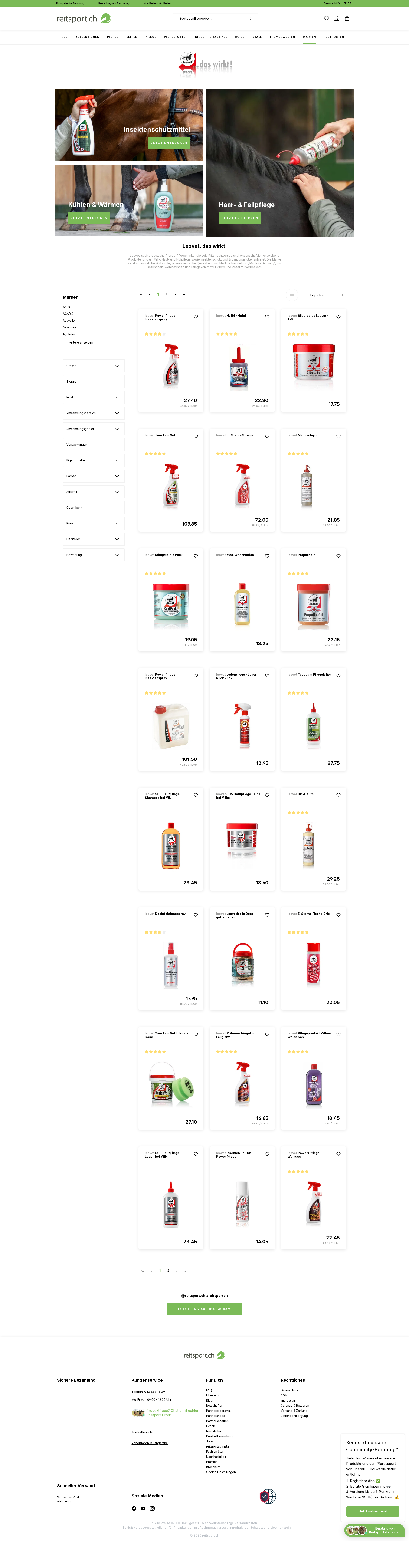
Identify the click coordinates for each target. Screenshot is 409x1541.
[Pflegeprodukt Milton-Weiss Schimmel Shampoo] (314, 1085)
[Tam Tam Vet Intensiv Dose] (171, 1085)
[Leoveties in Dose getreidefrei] (242, 965)
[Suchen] (251, 18)
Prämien (211, 1462)
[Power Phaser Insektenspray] (171, 367)
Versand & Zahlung (294, 1410)
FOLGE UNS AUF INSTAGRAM (204, 1309)
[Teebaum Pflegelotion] (310, 680)
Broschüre (213, 1467)
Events (211, 1426)
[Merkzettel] (326, 18)
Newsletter (213, 1431)
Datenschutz (289, 1390)
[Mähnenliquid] (310, 441)
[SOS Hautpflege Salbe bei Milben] (242, 846)
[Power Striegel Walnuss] (314, 1204)
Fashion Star (214, 1451)
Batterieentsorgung (294, 1416)
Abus (66, 307)
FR (345, 3)
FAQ (209, 1390)
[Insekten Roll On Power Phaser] (242, 1204)
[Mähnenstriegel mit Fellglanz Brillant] (242, 1085)
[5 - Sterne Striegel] (238, 441)
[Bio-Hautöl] (310, 799)
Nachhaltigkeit (216, 1456)
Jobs (209, 1441)
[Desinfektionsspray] (167, 919)
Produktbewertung (219, 1436)
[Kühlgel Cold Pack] (167, 560)
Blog (209, 1400)
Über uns (212, 1395)
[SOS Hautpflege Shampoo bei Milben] (171, 846)
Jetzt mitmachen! (373, 1511)
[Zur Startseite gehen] (84, 18)
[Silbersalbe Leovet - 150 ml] (314, 367)
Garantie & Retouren (295, 1405)
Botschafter (214, 1405)
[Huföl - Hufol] (238, 321)
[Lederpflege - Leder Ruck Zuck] (242, 726)
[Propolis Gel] (310, 560)
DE (349, 3)
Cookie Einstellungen (221, 1472)
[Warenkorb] (347, 18)
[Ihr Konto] (337, 18)
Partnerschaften (217, 1421)
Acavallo (69, 320)
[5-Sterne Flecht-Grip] (310, 919)
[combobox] (209, 18)
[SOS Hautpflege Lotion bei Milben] (171, 1204)
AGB (284, 1395)
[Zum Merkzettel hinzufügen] (196, 316)
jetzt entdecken (169, 143)
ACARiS (68, 313)
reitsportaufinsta (217, 1446)
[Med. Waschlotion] (238, 560)
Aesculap (69, 327)
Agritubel (69, 334)
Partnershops (215, 1416)
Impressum (288, 1400)
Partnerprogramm (218, 1410)
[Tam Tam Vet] (167, 441)
